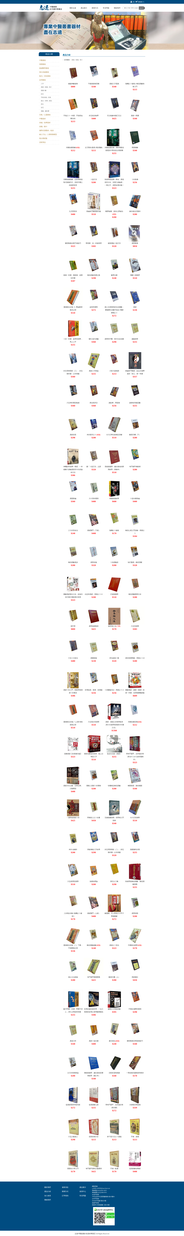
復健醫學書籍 (44, 68)
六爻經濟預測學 (73, 881)
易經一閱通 (135, 115)
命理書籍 (42, 80)
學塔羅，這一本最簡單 (94, 243)
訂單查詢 (65, 1196)
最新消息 (65, 1187)
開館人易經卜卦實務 (93, 786)
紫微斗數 (43, 90)
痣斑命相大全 (93, 1137)
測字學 (73, 626)
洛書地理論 (94, 881)
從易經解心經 (93, 1105)
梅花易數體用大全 (135, 594)
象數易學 (135, 339)
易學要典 (135, 243)
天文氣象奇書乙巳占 (114, 115)
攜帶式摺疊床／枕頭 (46, 130)
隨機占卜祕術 (114, 530)
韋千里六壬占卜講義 (114, 1137)
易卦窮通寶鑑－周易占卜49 (135, 658)
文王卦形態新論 (73, 1073)
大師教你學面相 (135, 1105)
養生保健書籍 (44, 72)
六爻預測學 (135, 626)
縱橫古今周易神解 (114, 1009)
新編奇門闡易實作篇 (93, 211)
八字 (42, 83)
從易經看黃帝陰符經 (73, 1105)
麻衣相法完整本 (135, 211)
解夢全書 (114, 275)
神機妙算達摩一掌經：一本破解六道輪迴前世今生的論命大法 (73, 469)
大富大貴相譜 (114, 371)
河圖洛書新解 (73, 147)
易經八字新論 (93, 371)
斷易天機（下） (135, 435)
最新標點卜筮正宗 (114, 243)
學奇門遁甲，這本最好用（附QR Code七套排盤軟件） (135, 756)
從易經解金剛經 (135, 1168)
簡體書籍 (42, 64)
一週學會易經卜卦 (73, 817)
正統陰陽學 (114, 594)
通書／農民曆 (45, 111)
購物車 (141, 2)
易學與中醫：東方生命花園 (114, 339)
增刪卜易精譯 (135, 275)
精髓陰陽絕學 (114, 498)
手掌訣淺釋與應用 (135, 1009)
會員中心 (83, 1191)
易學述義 (94, 562)
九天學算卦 (73, 211)
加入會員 (47, 1196)
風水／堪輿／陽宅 (46, 101)
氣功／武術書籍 (44, 76)
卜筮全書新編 (135, 498)
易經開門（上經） (93, 913)
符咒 (42, 107)
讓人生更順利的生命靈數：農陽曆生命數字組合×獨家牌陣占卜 (114, 310)
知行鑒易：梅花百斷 (135, 562)
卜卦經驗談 (114, 562)
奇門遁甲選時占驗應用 (94, 1168)
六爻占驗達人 (73, 1137)
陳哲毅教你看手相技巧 (73, 243)
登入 (134, 2)
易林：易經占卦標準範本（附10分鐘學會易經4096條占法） (114, 724)
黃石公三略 (114, 881)
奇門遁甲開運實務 (93, 977)
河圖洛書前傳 (135, 722)
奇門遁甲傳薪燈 (135, 466)
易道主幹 (73, 1041)
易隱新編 (73, 498)
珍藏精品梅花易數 (114, 786)
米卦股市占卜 (94, 435)
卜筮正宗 (94, 179)
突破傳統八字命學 (93, 849)
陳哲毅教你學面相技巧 (135, 1041)
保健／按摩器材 (44, 122)
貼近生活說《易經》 (114, 754)
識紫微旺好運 (135, 849)
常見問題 (106, 8)
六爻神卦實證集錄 (73, 403)
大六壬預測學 (135, 817)
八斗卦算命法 (73, 530)
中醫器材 (42, 119)
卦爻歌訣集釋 (93, 115)
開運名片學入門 (73, 1168)
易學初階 (135, 913)
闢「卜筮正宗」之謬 (93, 466)
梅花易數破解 (94, 945)
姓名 (42, 94)
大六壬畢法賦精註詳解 (114, 435)
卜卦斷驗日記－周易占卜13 (114, 690)
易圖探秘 (94, 658)
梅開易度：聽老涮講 (135, 786)
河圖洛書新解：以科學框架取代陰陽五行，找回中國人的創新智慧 (73, 182)
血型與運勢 (94, 307)
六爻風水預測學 (93, 722)
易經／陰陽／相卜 (46, 87)
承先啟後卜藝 (114, 658)
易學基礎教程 (93, 626)
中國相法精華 (135, 945)
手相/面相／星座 (46, 97)
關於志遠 (73, 8)
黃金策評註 (94, 403)
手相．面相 (135, 1137)
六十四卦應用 (93, 498)
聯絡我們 (117, 8)
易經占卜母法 (114, 945)
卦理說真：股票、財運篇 (93, 690)
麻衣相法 (114, 1041)
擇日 (42, 104)
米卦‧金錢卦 (73, 849)
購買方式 (95, 8)
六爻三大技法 (73, 658)
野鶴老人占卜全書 (93, 817)
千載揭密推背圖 (93, 84)
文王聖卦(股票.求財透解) (93, 147)
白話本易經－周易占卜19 (94, 594)
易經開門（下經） (93, 530)
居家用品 (42, 142)
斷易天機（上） (114, 977)
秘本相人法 (114, 626)
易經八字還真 (114, 84)
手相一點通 (114, 1168)
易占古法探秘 (73, 977)
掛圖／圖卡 (43, 126)
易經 (135, 307)
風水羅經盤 (43, 138)
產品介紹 (47, 1191)
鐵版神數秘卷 (73, 84)
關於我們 (47, 1187)
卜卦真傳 (135, 179)
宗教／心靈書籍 (44, 115)
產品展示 (84, 8)
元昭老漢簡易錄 (114, 1073)
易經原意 (73, 435)
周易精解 (135, 147)
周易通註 (135, 977)
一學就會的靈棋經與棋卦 (135, 1073)
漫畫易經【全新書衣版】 (73, 754)
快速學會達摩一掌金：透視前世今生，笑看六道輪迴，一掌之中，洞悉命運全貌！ (114, 182)
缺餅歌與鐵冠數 (135, 403)
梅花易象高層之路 (93, 275)
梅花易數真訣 (73, 562)
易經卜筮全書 (93, 1041)
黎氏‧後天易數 (94, 339)
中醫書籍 (42, 60)
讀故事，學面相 (114, 403)
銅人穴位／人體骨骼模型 (48, 134)
